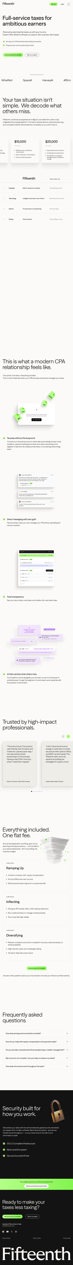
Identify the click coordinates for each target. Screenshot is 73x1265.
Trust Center (67, 1238)
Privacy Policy (6, 1238)
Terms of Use (37, 1238)
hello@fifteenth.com (8, 1226)
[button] (63, 280)
